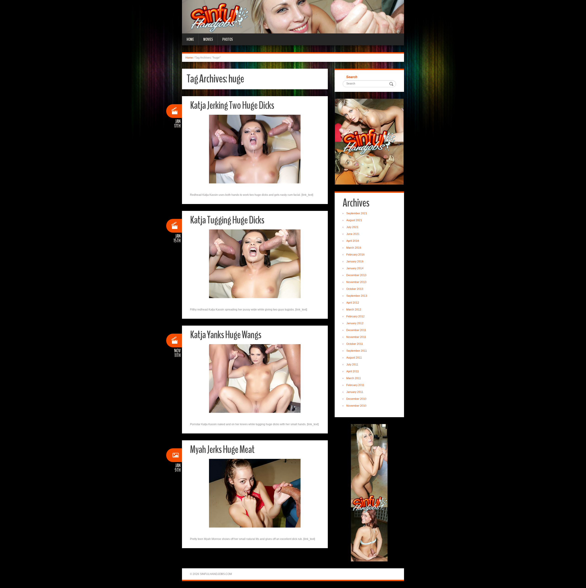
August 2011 (354, 357)
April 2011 (352, 371)
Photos (227, 39)
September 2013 (356, 295)
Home (190, 39)
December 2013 (356, 275)
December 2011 (356, 330)
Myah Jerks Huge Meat (222, 450)
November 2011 (356, 337)
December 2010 (356, 398)
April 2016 (352, 240)
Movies (208, 39)
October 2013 (354, 289)
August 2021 (354, 220)
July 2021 (352, 227)
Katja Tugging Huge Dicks (227, 220)
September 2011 (356, 350)
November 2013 (356, 282)
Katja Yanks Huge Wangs (225, 335)
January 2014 (355, 268)
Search (351, 77)
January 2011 (354, 392)
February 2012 (355, 316)
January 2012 (355, 323)
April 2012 (352, 302)
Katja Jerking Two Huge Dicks (232, 105)
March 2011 (353, 378)
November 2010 (356, 405)
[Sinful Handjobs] (293, 16)
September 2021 (356, 213)
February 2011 (355, 385)
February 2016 (355, 254)
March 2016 (353, 247)
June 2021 (353, 234)
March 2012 (353, 309)
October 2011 (354, 344)
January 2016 (355, 261)
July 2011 (352, 364)
